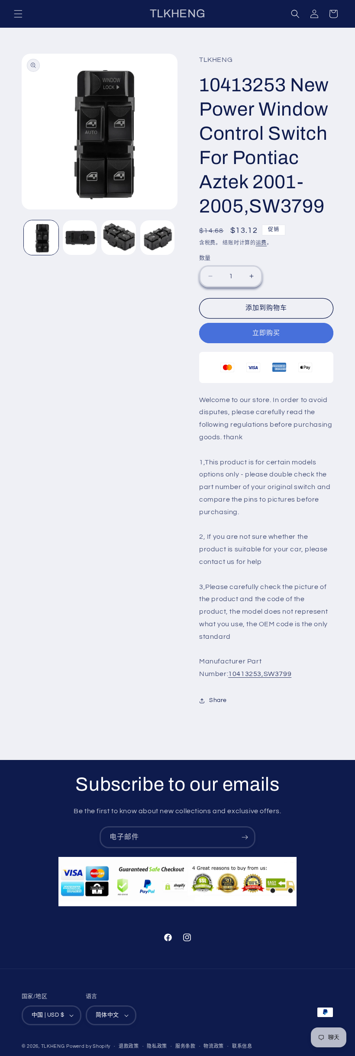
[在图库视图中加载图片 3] (118, 237)
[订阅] (244, 837)
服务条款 (185, 1046)
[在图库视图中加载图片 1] (41, 237)
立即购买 (266, 333)
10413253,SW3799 (259, 673)
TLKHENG (53, 1046)
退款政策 (129, 1046)
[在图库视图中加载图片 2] (80, 237)
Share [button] (218, 700)
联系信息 (242, 1046)
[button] (18, 13)
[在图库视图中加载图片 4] (157, 237)
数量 (205, 258)
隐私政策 (157, 1046)
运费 (261, 243)
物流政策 (213, 1046)
